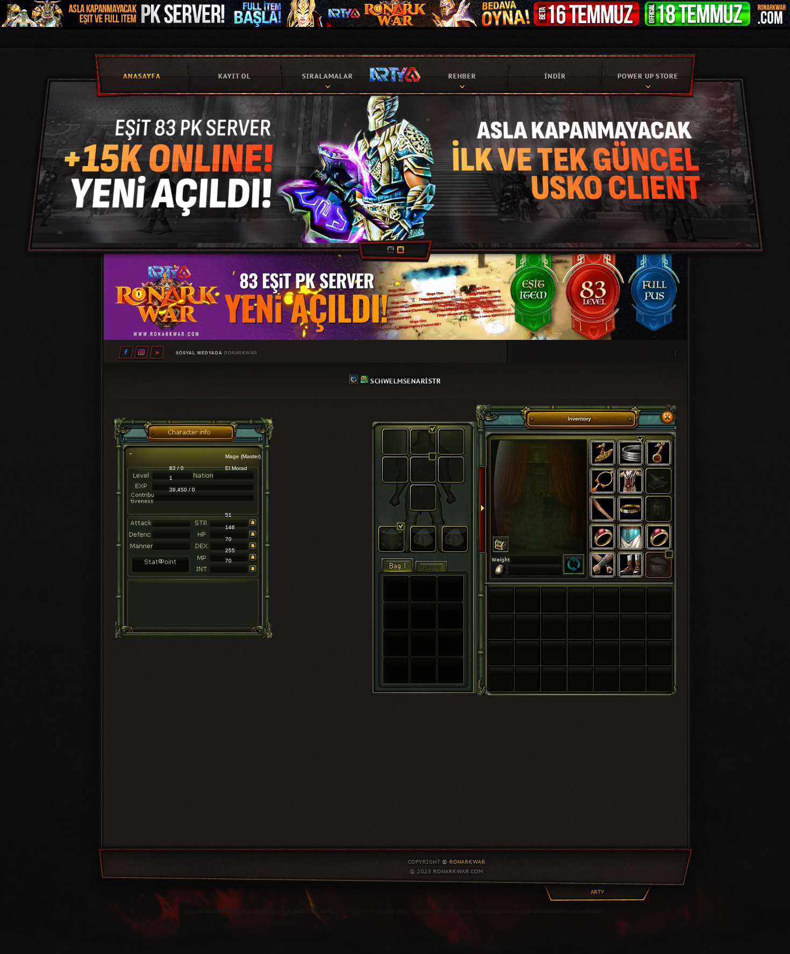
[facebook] (126, 352)
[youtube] (157, 352)
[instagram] (141, 352)
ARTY (598, 891)
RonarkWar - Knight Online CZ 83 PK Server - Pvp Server (395, 73)
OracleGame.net (355, 911)
